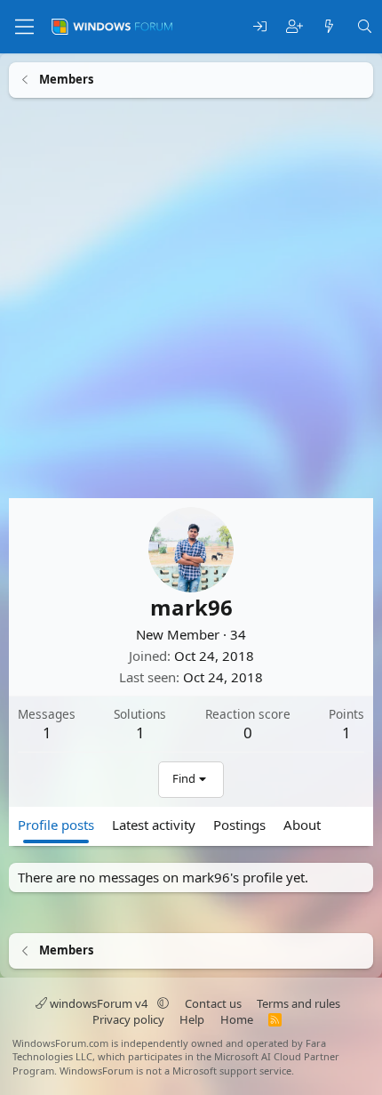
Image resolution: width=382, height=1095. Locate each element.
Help (191, 1019)
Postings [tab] (239, 824)
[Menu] (24, 26)
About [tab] (302, 824)
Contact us (213, 1003)
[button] (163, 1003)
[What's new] (329, 27)
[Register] (294, 27)
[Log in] (260, 27)
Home (236, 1019)
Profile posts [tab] (56, 824)
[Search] (364, 27)
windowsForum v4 (98, 1003)
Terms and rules (298, 1003)
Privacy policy (128, 1019)
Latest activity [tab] (153, 824)
